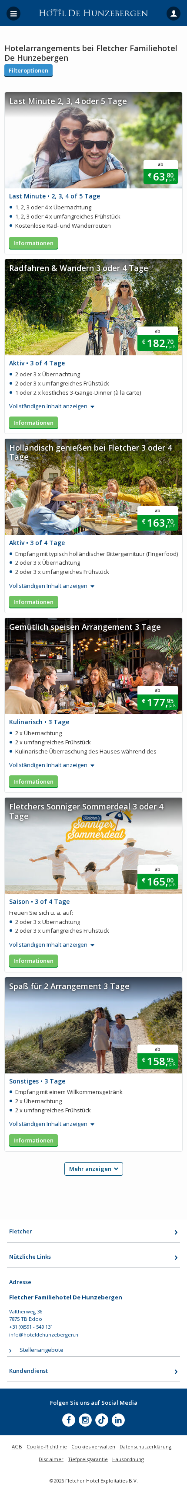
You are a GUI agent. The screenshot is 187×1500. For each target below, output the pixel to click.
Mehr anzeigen (90, 1169)
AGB (17, 1446)
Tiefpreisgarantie (88, 1459)
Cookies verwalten (93, 1446)
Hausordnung (128, 1459)
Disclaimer (51, 1459)
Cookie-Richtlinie (47, 1446)
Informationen (33, 243)
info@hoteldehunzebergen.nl (44, 1334)
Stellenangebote (41, 1350)
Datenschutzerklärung (145, 1446)
